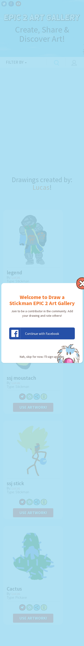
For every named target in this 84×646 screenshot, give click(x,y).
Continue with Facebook (42, 334)
